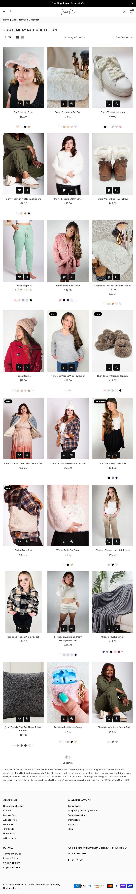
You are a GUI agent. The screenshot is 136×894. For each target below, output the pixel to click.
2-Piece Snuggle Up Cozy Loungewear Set (68, 638)
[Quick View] (27, 103)
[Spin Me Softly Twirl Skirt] (112, 428)
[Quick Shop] (19, 103)
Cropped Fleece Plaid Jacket (23, 636)
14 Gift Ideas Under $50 (117, 780)
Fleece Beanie (23, 375)
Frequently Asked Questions (83, 810)
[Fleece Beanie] (23, 341)
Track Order (74, 806)
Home (6, 19)
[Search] (10, 11)
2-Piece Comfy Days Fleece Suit (112, 727)
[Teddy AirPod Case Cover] (68, 692)
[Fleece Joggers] (23, 251)
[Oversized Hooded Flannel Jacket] (68, 428)
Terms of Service (12, 853)
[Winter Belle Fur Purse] (68, 515)
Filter (8, 37)
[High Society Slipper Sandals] (112, 341)
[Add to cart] (19, 541)
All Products (9, 838)
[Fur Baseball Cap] (23, 77)
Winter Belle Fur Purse (68, 550)
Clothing (7, 810)
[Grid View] (17, 37)
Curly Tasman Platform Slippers (23, 198)
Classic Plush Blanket (112, 636)
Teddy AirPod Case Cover (68, 727)
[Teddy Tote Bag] (23, 515)
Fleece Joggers (23, 285)
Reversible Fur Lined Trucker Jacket (23, 463)
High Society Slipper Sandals (112, 375)
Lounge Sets (9, 815)
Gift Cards (8, 829)
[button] (131, 12)
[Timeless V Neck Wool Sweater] (68, 341)
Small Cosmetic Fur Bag (68, 112)
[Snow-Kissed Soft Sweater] (68, 164)
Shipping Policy (11, 862)
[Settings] (125, 12)
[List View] (22, 37)
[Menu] (4, 11)
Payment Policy (11, 867)
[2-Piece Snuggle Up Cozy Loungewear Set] (68, 602)
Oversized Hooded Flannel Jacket (68, 463)
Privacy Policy (10, 858)
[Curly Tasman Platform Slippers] (23, 164)
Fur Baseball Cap (23, 112)
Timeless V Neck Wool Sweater (68, 375)
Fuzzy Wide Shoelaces (113, 112)
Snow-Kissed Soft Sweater (67, 198)
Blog (70, 829)
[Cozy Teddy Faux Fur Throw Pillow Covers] (23, 692)
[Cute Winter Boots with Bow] (112, 164)
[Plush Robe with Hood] (68, 251)
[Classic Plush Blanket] (112, 602)
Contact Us (74, 819)
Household (9, 833)
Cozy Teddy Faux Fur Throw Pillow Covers (23, 729)
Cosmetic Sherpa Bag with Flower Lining (112, 287)
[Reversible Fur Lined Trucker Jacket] (23, 428)
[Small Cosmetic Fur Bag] (68, 77)
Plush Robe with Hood (68, 285)
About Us (73, 824)
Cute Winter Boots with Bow (113, 198)
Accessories (10, 819)
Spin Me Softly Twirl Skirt (112, 463)
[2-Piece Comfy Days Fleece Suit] (112, 692)
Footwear (8, 824)
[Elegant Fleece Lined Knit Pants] (112, 515)
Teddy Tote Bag (23, 550)
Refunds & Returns (78, 815)
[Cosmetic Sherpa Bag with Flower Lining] (112, 251)
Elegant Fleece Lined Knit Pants (113, 550)
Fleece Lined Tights (13, 806)
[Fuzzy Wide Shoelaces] (112, 77)
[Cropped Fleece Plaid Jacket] (23, 602)
